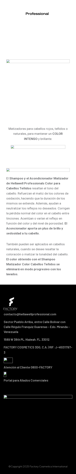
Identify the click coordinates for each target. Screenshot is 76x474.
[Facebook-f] (28, 388)
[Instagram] (38, 388)
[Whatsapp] (47, 388)
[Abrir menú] (68, 10)
